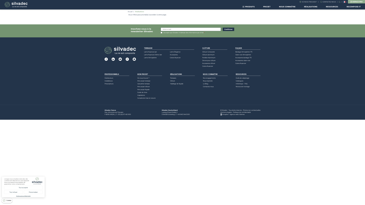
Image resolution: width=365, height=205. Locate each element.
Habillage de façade (176, 84)
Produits (250, 7)
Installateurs (109, 81)
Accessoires (174, 55)
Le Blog (205, 84)
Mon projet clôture (143, 86)
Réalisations (310, 7)
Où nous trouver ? (309, 2)
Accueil (130, 12)
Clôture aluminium (208, 55)
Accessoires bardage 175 (243, 58)
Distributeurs (109, 78)
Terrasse (148, 48)
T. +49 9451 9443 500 (183, 114)
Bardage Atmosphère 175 (243, 52)
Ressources (332, 7)
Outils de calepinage (242, 78)
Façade (238, 48)
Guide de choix (142, 92)
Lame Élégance (175, 52)
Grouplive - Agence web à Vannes (233, 114)
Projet (267, 7)
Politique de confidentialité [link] (23, 196)
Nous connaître (287, 7)
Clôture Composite (208, 52)
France (344, 2)
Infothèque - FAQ (241, 84)
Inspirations (141, 95)
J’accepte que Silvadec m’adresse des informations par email (183, 32)
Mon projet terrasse (143, 81)
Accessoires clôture (208, 63)
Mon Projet (142, 74)
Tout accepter (23, 187)
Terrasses (173, 78)
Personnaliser (33, 192)
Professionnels (112, 74)
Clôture (206, 48)
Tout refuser (13, 192)
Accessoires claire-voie (242, 60)
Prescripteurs (109, 84)
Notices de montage (243, 86)
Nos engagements (209, 78)
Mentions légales (226, 112)
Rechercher (340, 2)
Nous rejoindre (208, 81)
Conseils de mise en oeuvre (146, 98)
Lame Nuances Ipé (150, 52)
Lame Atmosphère (150, 58)
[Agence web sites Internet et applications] (221, 114)
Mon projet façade (143, 89)
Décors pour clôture (208, 60)
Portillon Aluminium (208, 58)
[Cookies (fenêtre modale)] (7, 201)
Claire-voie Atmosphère (243, 55)
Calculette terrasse (143, 84)
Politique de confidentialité (242, 112)
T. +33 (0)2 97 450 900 (123, 114)
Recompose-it (354, 7)
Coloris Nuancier (175, 58)
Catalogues (239, 81)
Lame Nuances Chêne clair (153, 55)
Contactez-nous (329, 2)
